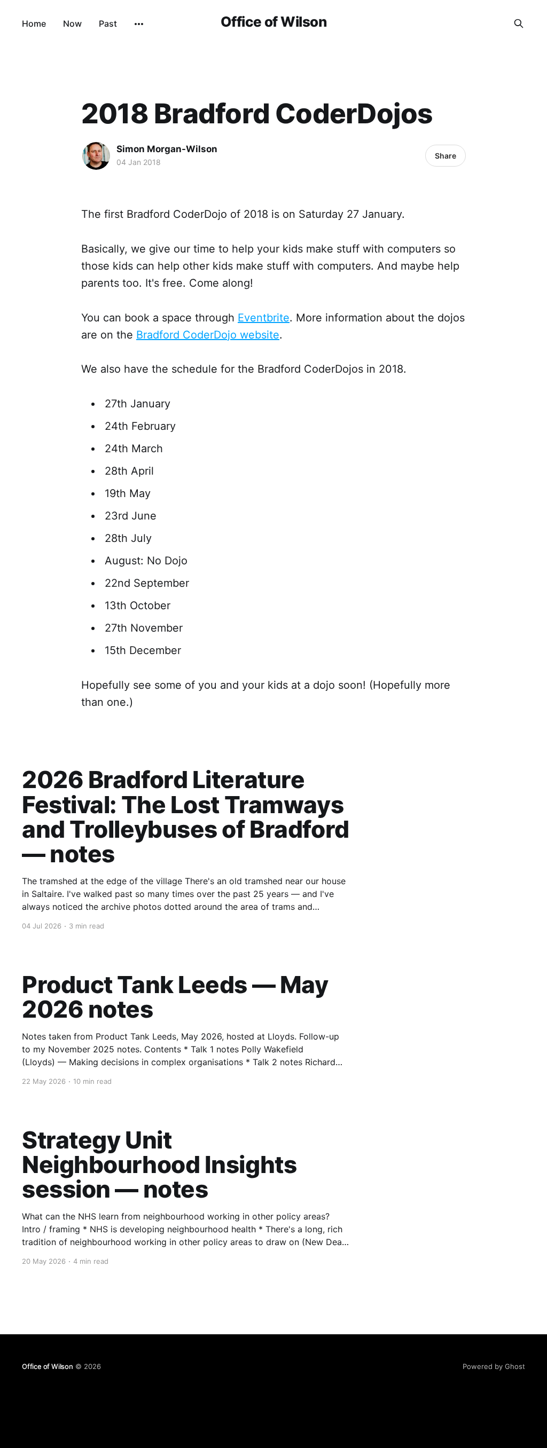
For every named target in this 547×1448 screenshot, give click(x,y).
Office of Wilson (274, 22)
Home (34, 23)
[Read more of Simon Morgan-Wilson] (96, 156)
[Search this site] (518, 23)
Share (445, 155)
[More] (139, 24)
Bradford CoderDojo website (207, 334)
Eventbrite (264, 317)
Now (72, 23)
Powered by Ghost (494, 1366)
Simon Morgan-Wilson (166, 149)
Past (108, 23)
